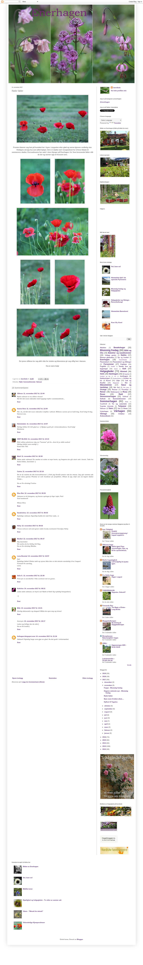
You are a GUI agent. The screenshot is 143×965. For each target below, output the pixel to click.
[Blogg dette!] (41, 379)
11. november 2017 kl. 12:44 (33, 393)
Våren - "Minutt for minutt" (33, 911)
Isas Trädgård (107, 529)
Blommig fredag (109, 350)
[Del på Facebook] (45, 379)
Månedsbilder (106, 385)
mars (106, 727)
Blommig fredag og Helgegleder (118, 290)
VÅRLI (104, 643)
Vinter (125, 408)
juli (105, 715)
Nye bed (117, 387)
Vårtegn (103, 414)
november (108, 685)
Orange (103, 389)
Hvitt (102, 374)
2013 (104, 746)
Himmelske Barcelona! (119, 311)
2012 (104, 749)
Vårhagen (119, 411)
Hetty (19, 526)
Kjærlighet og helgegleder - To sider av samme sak (42, 900)
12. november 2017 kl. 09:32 (32, 526)
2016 (104, 737)
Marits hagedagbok (109, 560)
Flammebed (104, 362)
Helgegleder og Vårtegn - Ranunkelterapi (120, 301)
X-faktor (121, 414)
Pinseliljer (125, 389)
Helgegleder (107, 371)
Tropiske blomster (107, 406)
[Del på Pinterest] (48, 379)
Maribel (20, 539)
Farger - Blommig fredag (113, 688)
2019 (104, 673)
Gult (124, 369)
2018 (104, 676)
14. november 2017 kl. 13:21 (31, 608)
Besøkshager (119, 347)
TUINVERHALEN (108, 590)
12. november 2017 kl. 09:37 (33, 539)
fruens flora (21, 409)
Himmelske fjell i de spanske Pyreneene (118, 278)
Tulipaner (122, 406)
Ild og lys (126, 374)
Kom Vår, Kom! (116, 322)
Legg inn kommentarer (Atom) (33, 682)
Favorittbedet (123, 359)
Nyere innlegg (17, 678)
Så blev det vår (107, 660)
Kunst (108, 380)
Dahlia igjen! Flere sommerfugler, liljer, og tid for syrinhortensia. (120, 548)
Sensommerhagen (108, 396)
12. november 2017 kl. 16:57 (38, 556)
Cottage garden (110, 355)
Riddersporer (115, 392)
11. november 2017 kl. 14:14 (38, 439)
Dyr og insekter (123, 357)
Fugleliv (103, 366)
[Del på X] (43, 379)
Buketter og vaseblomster (119, 353)
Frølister (123, 364)
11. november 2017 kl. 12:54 (37, 409)
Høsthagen (113, 374)
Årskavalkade (105, 416)
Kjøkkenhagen (105, 378)
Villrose (20, 393)
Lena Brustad (22, 556)
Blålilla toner (28, 889)
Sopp (126, 401)
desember (108, 682)
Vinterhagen (104, 411)
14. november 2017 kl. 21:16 (46, 636)
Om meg (126, 387)
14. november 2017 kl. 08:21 (34, 588)
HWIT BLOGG (22, 439)
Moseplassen (107, 636)
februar (107, 730)
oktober (107, 706)
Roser (102, 394)
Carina (19, 471)
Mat (126, 383)
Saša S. (20, 575)
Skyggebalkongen (109, 621)
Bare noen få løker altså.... (114, 699)
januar (107, 733)
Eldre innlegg (88, 678)
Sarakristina (21, 513)
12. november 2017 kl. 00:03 (35, 493)
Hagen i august (117, 577)
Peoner (114, 389)
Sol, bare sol (116, 266)
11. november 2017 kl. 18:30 (32, 456)
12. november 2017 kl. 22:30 (33, 575)
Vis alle (129, 665)
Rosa (125, 392)
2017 (104, 679)
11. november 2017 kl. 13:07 (37, 424)
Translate (117, 123)
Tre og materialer (119, 404)
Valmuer (39, 382)
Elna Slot (20, 493)
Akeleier (103, 347)
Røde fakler (108, 696)
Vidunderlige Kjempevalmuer (34, 922)
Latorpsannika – (108, 658)
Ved (119, 408)
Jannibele (117, 87)
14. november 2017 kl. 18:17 (34, 621)
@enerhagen (105, 102)
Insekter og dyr (105, 376)
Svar (18, 402)
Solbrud (125, 396)
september (108, 709)
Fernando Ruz (107, 605)
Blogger (80, 939)
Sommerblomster (29, 382)
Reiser (103, 392)
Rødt (20, 382)
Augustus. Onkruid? (119, 592)
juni (106, 718)
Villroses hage (107, 545)
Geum (116, 368)
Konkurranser (117, 378)
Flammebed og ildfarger (122, 362)
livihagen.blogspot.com (26, 636)
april (106, 724)
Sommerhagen (108, 401)
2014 (104, 743)
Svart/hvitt (103, 404)
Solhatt (102, 399)
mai (105, 721)
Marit (19, 456)
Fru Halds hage (108, 575)
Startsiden (53, 678)
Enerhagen (104, 360)
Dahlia (123, 355)
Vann (111, 408)
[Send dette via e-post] (39, 379)
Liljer (118, 380)
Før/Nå (113, 366)
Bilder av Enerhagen (30, 866)
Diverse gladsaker (107, 357)
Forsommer (109, 364)
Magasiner (116, 383)
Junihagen (124, 376)
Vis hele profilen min (118, 91)
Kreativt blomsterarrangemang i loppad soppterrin (120, 533)
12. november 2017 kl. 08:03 (37, 513)
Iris (115, 376)
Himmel (123, 371)
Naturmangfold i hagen (110, 638)
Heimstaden (21, 424)
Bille (18, 608)
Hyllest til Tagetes (111, 702)
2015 (104, 740)
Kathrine (20, 588)
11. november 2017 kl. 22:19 (33, 471)
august (107, 712)
